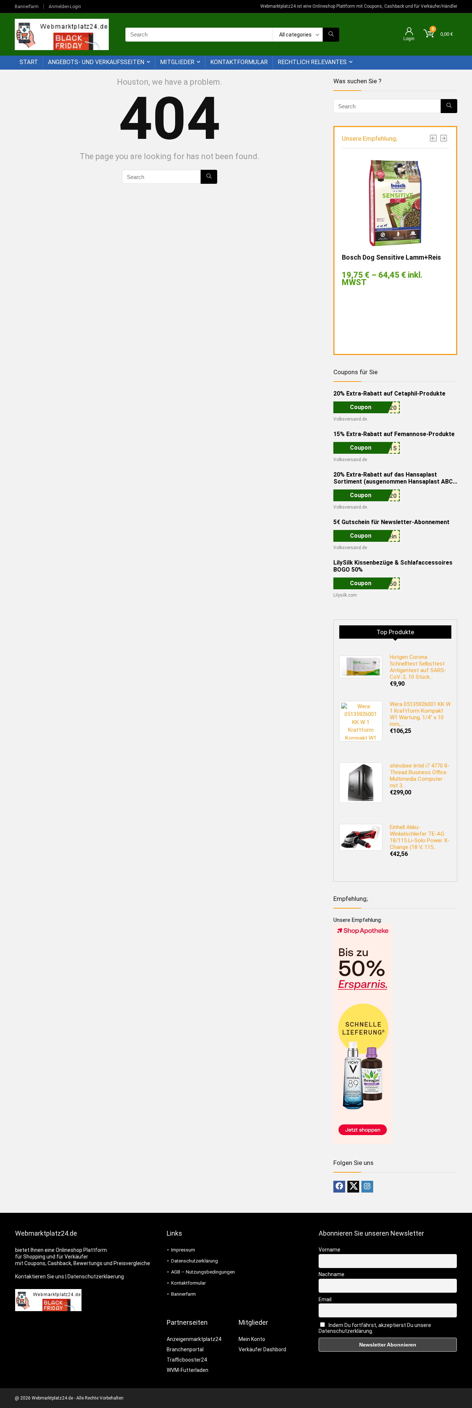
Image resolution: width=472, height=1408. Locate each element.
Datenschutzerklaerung (95, 1276)
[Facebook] (339, 1187)
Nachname (331, 1274)
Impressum (183, 1250)
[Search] (331, 35)
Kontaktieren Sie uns (39, 1276)
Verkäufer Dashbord (262, 1349)
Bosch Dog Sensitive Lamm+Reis (391, 257)
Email (325, 1299)
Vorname (329, 1250)
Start (29, 62)
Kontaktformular (239, 62)
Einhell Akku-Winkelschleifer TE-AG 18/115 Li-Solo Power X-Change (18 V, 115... (420, 837)
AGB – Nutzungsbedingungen (203, 1272)
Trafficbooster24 (187, 1360)
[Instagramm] (367, 1187)
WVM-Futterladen (187, 1370)
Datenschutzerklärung (194, 1261)
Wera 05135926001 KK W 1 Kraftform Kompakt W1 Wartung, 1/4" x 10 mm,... (420, 714)
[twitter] (353, 1187)
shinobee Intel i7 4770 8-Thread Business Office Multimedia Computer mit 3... (420, 775)
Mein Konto (252, 1339)
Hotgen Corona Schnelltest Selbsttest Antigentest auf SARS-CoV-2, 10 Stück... (418, 667)
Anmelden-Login (65, 6)
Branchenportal (185, 1349)
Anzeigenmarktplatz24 (194, 1339)
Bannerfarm (27, 6)
